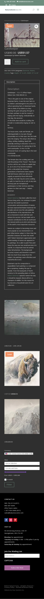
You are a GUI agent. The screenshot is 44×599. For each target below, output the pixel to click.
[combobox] (18, 454)
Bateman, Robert (29, 71)
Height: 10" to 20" (20, 73)
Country (17, 20)
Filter (9, 484)
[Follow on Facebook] (6, 520)
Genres (11, 20)
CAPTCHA (8, 560)
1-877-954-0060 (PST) (12, 510)
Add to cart (20, 61)
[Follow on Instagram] (11, 520)
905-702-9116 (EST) (11, 503)
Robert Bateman (13, 198)
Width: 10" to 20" (33, 73)
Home (6, 20)
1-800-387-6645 (10, 1)
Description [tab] (11, 82)
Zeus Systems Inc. (18, 590)
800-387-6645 (9, 506)
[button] (36, 26)
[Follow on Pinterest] (15, 520)
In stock (10, 479)
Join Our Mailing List (13, 551)
